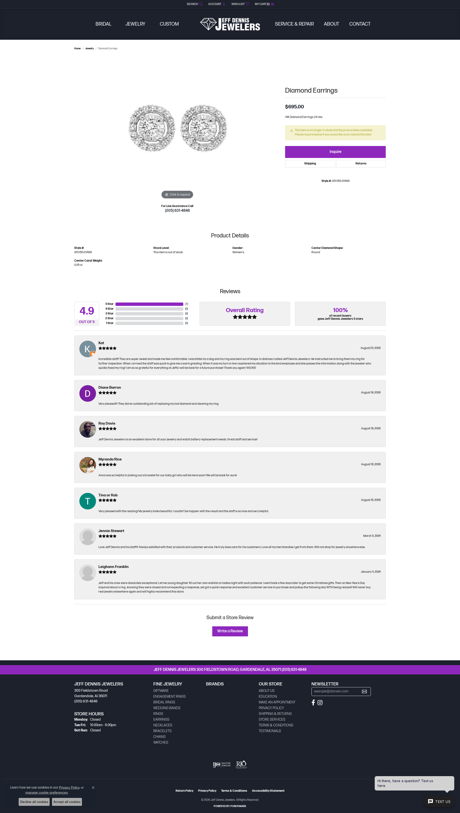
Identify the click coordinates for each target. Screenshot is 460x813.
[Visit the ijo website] (222, 765)
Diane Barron (109, 387)
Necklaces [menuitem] (162, 725)
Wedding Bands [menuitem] (166, 708)
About (331, 24)
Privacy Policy (271, 708)
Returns (361, 163)
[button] (194, 4)
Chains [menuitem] (159, 737)
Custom (169, 24)
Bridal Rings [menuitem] (164, 702)
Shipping (310, 163)
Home (77, 48)
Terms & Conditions (276, 725)
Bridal (103, 24)
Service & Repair (294, 24)
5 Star (109, 304)
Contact (360, 24)
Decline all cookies (34, 802)
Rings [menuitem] (158, 714)
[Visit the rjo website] (241, 765)
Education (268, 697)
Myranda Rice (110, 459)
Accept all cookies (66, 802)
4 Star (109, 309)
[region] (177, 128)
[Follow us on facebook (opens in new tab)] (313, 703)
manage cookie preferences (46, 792)
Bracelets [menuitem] (162, 731)
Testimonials (270, 731)
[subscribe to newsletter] (364, 691)
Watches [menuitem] (160, 742)
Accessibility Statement (268, 791)
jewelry (89, 48)
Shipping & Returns (275, 714)
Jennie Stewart (111, 531)
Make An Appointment (277, 702)
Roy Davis (106, 423)
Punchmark (238, 806)
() (186, 304)
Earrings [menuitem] (161, 720)
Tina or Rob (108, 495)
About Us (267, 691)
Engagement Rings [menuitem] (169, 697)
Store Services (272, 720)
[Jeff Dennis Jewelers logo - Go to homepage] (230, 24)
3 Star (109, 313)
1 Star (110, 323)
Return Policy (184, 791)
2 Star (109, 318)
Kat (101, 343)
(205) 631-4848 (177, 210)
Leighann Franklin (113, 567)
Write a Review (230, 631)
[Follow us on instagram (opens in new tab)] (319, 703)
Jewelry (135, 24)
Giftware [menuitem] (161, 691)
